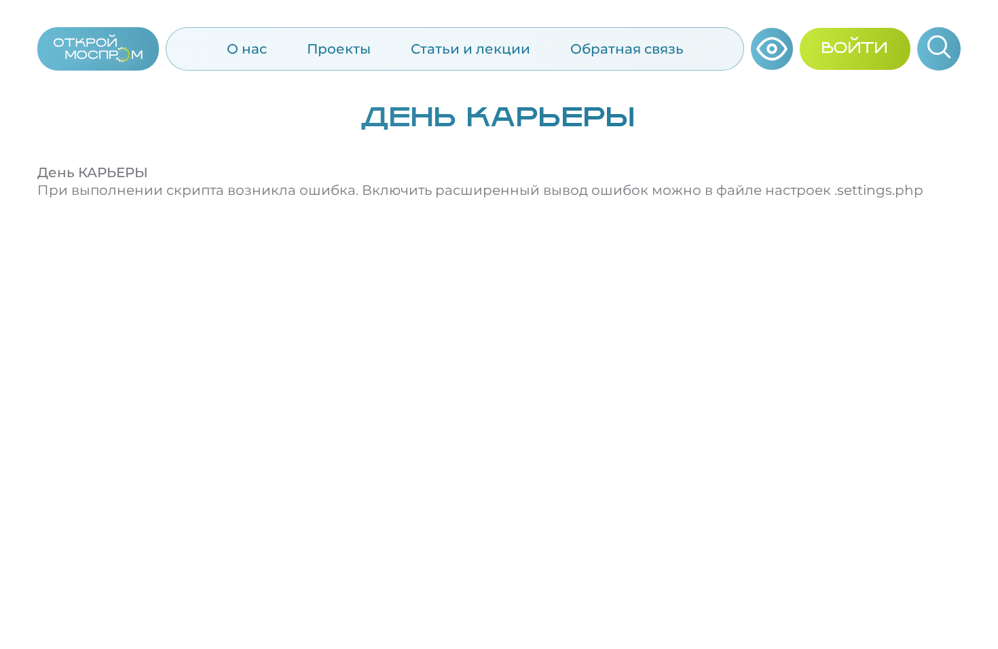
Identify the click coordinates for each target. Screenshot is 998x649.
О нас (247, 49)
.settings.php (878, 190)
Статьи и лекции (470, 49)
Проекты (339, 49)
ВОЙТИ (855, 48)
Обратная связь (627, 49)
